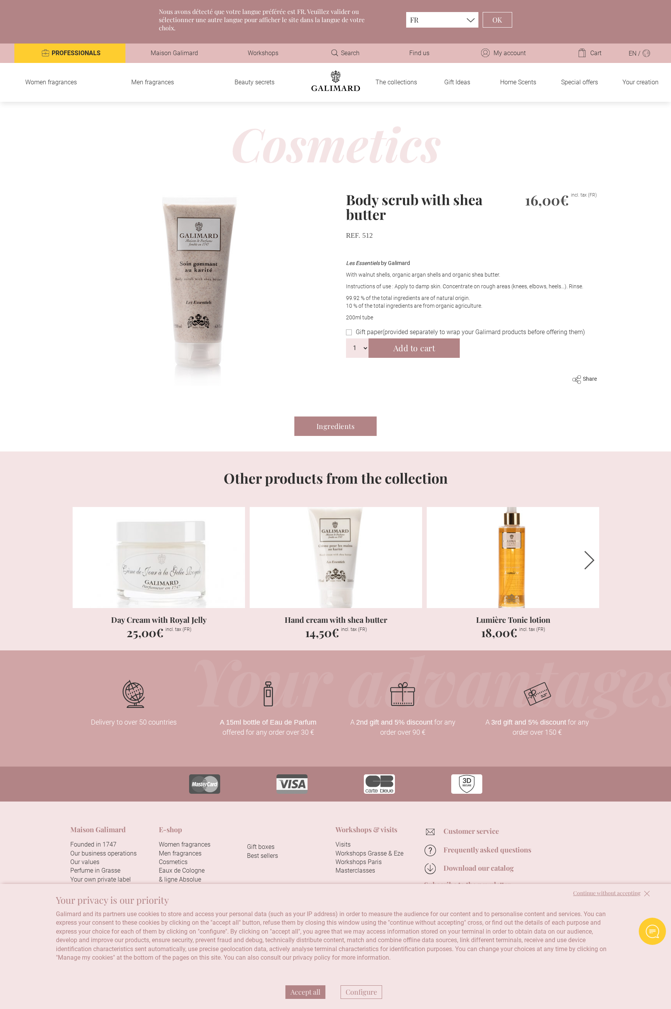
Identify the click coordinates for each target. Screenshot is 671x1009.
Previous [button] (81, 560)
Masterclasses (355, 870)
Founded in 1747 (93, 844)
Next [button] (589, 560)
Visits (343, 844)
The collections (396, 82)
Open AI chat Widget (652, 931)
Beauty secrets (255, 82)
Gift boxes (261, 846)
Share (590, 379)
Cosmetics (173, 862)
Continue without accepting (606, 893)
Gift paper (470, 332)
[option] (159, 577)
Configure (361, 992)
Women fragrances (51, 82)
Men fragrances (152, 82)
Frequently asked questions (487, 849)
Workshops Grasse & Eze (369, 853)
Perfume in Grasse (95, 870)
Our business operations (103, 853)
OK (497, 19)
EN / (635, 53)
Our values (84, 862)
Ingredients (335, 426)
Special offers (579, 82)
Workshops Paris (359, 862)
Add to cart (414, 347)
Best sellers (262, 855)
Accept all (305, 992)
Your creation (640, 82)
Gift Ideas (457, 82)
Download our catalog (478, 868)
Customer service (471, 831)
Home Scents (518, 82)
